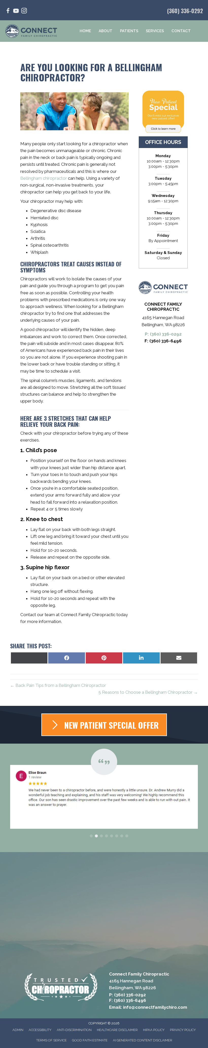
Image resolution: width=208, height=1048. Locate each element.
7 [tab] (121, 836)
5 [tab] (111, 836)
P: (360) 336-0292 (163, 334)
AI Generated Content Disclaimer (142, 1040)
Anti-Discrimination (74, 1030)
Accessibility (40, 1030)
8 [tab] (126, 836)
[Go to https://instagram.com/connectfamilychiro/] (24, 11)
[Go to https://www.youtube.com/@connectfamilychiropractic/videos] (16, 11)
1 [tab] (91, 836)
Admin (17, 1030)
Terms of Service (51, 1040)
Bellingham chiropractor (43, 178)
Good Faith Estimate (90, 1040)
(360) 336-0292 (185, 11)
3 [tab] (101, 836)
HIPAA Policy (154, 1030)
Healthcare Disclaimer (117, 1030)
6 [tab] (116, 836)
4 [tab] (106, 836)
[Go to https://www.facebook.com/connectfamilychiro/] (8, 11)
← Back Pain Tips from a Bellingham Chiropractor (58, 685)
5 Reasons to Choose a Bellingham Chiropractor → (148, 692)
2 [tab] (96, 836)
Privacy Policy (183, 1030)
